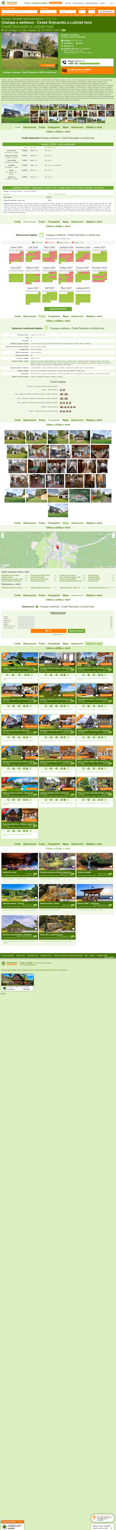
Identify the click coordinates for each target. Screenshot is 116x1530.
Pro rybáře (65, 15)
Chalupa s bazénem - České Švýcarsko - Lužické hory (21, 668)
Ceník (17, 127)
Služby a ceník (20, 955)
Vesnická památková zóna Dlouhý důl (70, 580)
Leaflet (98, 567)
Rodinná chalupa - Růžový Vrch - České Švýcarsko (57, 761)
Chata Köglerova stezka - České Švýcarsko (93, 699)
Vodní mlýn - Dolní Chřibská (67, 579)
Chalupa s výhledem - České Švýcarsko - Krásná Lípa (59, 699)
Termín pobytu (44, 8)
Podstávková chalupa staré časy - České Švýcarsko (58, 730)
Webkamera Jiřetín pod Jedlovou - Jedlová (41, 587)
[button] (58, 547)
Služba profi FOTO (46, 955)
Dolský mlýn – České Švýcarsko (51, 934)
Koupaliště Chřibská (94, 579)
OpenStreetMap (106, 567)
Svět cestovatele (62, 970)
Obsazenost (29, 127)
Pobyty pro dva (56, 15)
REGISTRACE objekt (91, 3)
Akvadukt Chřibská (93, 577)
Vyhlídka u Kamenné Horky (67, 575)
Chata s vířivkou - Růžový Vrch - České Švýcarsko (95, 761)
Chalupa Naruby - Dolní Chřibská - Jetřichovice (94, 730)
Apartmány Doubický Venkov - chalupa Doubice (56, 668)
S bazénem (40, 15)
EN (113, 3)
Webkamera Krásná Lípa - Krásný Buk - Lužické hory (12, 587)
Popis (42, 127)
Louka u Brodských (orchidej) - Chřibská (70, 577)
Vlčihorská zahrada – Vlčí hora (13, 903)
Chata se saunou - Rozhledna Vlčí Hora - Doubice (94, 793)
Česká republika (17, 18)
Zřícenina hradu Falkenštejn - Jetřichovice (17, 934)
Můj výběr (68, 3)
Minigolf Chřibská (93, 575)
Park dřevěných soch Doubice (10, 575)
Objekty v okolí (94, 127)
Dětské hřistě (32, 15)
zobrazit (47, 65)
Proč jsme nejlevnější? (55, 3)
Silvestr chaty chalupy (41, 970)
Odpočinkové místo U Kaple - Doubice (12, 579)
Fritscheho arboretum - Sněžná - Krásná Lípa (55, 872)
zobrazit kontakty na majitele (89, 63)
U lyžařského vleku (99, 15)
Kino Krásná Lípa (93, 580)
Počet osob (82, 8)
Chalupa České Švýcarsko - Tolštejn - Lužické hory (20, 761)
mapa (63, 30)
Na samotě (48, 15)
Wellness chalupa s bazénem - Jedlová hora (18, 793)
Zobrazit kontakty (31, 664)
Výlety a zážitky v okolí (58, 131)
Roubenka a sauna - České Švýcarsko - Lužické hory (21, 699)
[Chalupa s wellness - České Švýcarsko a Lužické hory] (15, 437)
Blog (86, 955)
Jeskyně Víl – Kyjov (10, 872)
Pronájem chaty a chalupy (9, 970)
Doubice (14, 30)
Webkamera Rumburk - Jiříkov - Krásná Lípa (70, 587)
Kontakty (102, 3)
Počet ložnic (91, 8)
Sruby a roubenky (74, 15)
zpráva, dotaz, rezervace (79, 70)
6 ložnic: (67, 40)
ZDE (32, 675)
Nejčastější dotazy (32, 955)
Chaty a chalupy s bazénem (25, 970)
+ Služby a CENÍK (12, 1522)
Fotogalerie (54, 127)
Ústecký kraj (32, 30)
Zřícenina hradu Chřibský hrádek (40, 575)
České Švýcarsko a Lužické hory (33, 18)
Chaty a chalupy (6, 18)
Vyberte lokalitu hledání (8, 8)
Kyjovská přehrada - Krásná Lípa (11, 580)
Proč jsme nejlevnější (7, 955)
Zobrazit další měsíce (58, 309)
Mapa (66, 127)
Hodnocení (77, 127)
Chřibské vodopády (84, 872)
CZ (111, 3)
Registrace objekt (102, 955)
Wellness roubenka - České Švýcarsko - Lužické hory (96, 668)
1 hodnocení (109, 655)
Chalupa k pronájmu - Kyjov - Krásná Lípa (54, 793)
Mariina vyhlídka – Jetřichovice (88, 903)
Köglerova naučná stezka (37, 580)
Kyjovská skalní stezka (37, 577)
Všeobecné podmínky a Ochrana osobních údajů (68, 955)
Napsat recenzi (76, 631)
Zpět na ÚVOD (109, 957)
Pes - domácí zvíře (22, 15)
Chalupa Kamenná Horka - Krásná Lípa (16, 730)
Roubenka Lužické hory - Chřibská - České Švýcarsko (21, 824)
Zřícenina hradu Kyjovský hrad (39, 579)
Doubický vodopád (6, 577)
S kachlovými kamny (86, 15)
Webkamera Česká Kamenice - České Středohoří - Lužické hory (99, 587)
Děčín (24, 30)
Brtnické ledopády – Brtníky (49, 903)
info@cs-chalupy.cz (30, 964)
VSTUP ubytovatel (78, 3)
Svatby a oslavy (110, 15)
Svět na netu (52, 970)
